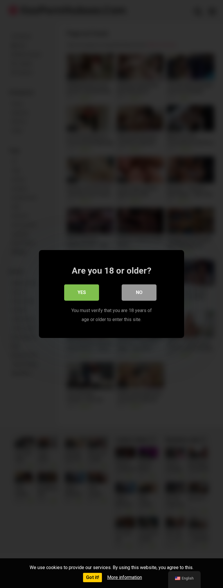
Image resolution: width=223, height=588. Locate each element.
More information (124, 577)
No (139, 292)
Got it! (92, 577)
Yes (82, 292)
